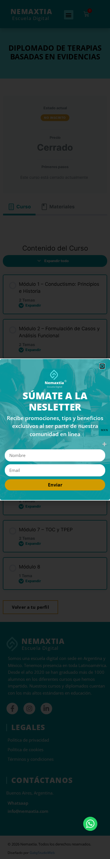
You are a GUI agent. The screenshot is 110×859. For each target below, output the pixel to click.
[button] (102, 366)
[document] (55, 429)
